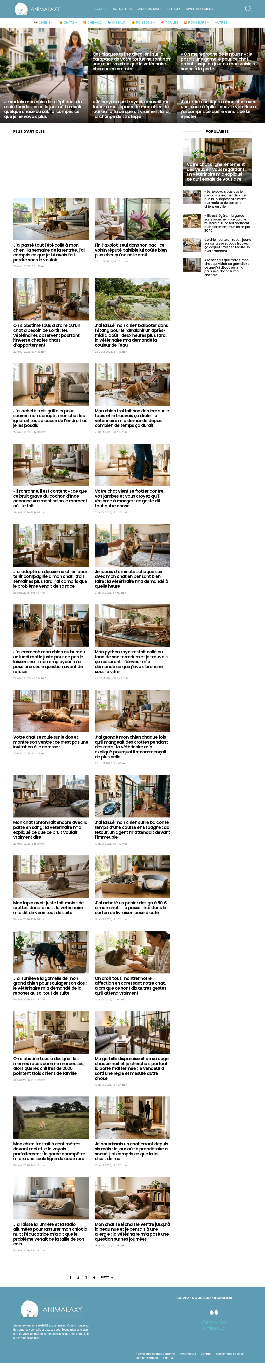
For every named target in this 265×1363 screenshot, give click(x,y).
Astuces (173, 9)
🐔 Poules (169, 22)
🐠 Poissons (141, 22)
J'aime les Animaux (214, 1324)
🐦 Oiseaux (116, 22)
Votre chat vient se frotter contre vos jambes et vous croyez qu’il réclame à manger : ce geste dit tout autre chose (129, 498)
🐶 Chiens (42, 22)
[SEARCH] (248, 9)
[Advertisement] (91, 167)
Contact (206, 1354)
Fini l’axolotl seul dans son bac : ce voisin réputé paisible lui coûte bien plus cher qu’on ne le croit (131, 250)
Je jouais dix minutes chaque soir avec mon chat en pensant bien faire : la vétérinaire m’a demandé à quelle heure (131, 579)
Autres (221, 22)
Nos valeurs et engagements (155, 1354)
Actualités (122, 9)
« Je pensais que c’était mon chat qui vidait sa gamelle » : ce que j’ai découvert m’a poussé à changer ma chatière (226, 267)
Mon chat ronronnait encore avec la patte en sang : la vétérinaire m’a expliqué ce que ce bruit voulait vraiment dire (50, 829)
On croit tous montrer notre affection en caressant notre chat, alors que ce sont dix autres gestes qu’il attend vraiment (130, 985)
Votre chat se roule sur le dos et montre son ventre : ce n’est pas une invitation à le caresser (50, 742)
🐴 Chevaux (92, 22)
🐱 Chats (66, 22)
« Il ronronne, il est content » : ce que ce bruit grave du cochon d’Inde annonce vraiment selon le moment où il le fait (50, 498)
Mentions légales (147, 1357)
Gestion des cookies (230, 1354)
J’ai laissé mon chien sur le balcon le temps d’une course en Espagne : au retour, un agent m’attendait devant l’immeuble (132, 829)
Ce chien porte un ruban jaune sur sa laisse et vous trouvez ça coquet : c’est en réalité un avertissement (227, 245)
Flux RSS (168, 1357)
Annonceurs (187, 1354)
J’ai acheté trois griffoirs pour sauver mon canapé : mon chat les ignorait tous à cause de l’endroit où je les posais (50, 418)
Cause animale (149, 9)
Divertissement (199, 9)
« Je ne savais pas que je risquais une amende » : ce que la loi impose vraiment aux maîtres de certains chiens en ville (225, 199)
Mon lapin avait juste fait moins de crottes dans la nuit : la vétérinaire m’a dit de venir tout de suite (48, 908)
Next (105, 1277)
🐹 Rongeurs (194, 22)
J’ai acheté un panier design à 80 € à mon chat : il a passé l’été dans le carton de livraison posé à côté (131, 908)
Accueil (101, 9)
